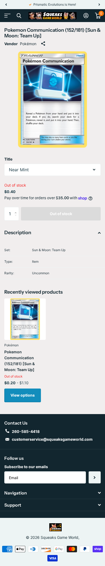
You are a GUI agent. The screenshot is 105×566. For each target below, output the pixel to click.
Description (17, 233)
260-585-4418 (26, 431)
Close (19, 15)
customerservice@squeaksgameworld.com (52, 439)
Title (8, 159)
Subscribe (95, 477)
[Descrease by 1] (17, 218)
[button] (6, 4)
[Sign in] (86, 15)
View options (22, 395)
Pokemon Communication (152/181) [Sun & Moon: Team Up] (19, 361)
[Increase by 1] (17, 209)
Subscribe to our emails (26, 466)
